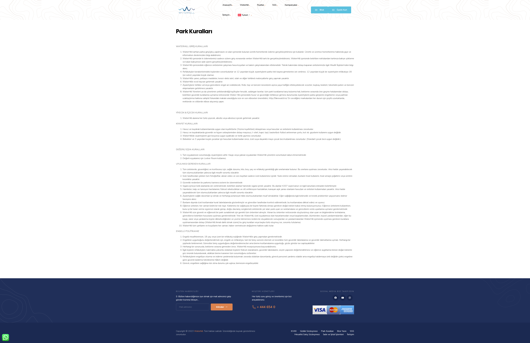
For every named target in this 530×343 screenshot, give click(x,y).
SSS (274, 4)
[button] (319, 9)
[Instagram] (350, 298)
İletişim (226, 14)
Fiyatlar (260, 4)
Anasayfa (227, 4)
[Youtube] (343, 298)
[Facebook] (335, 298)
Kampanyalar (291, 4)
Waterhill (244, 4)
